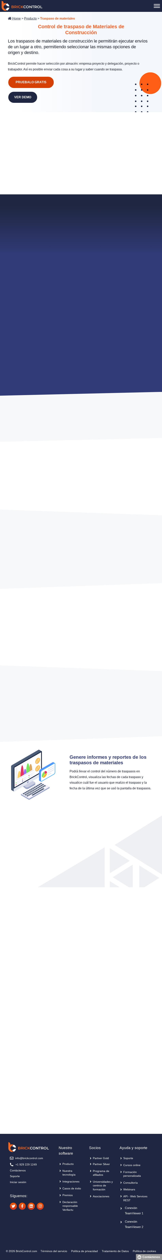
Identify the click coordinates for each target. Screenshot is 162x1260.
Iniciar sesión (18, 1182)
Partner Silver (101, 1164)
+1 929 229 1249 (26, 1164)
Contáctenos (18, 1170)
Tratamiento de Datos (115, 1251)
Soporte (15, 1176)
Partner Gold (101, 1158)
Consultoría (130, 1182)
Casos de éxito (71, 1188)
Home (16, 18)
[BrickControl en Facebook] (22, 1206)
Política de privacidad (84, 1251)
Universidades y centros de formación (103, 1185)
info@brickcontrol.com (29, 1158)
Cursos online (131, 1165)
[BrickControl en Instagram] (40, 1206)
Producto (30, 18)
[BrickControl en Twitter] (13, 1206)
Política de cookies (144, 1251)
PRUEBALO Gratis (31, 82)
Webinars (129, 1189)
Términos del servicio (53, 1251)
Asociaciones (101, 1196)
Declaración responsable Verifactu (70, 1205)
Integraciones (70, 1181)
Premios (67, 1195)
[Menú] (157, 6)
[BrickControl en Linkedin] (31, 1206)
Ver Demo (22, 97)
